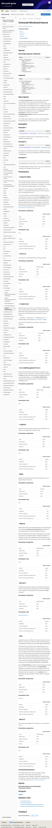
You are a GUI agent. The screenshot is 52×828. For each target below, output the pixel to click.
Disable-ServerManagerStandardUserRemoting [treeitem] (10, 294)
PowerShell (30, 18)
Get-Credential (38, 319)
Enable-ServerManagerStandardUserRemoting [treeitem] (10, 299)
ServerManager (37, 18)
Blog (23, 825)
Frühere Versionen (16, 825)
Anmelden (48, 11)
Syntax (20, 31)
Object (20, 794)
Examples (21, 34)
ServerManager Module (27, 26)
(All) (19, 233)
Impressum (28, 827)
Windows (25, 18)
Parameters (21, 36)
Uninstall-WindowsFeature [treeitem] (8, 308)
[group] (34, 133)
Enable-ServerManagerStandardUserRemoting (32, 804)
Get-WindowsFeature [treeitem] (9, 303)
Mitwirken (28, 825)
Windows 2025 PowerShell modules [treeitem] (8, 27)
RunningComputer (23, 615)
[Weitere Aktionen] (50, 19)
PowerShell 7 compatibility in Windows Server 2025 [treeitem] (9, 31)
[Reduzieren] (16, 18)
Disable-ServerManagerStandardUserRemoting (32, 806)
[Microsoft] (2, 11)
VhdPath (20, 698)
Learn (20, 18)
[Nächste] (41, 11)
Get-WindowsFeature (26, 801)
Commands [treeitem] (7, 290)
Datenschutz (34, 825)
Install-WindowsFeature (26, 803)
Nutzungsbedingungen (19, 827)
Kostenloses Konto (46, 14)
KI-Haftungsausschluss (6, 825)
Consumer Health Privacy (6, 827)
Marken (34, 827)
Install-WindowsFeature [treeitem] (10, 305)
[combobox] (9, 20)
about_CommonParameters (38, 780)
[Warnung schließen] (49, 3)
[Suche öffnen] (44, 11)
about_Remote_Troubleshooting (26, 207)
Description (21, 33)
